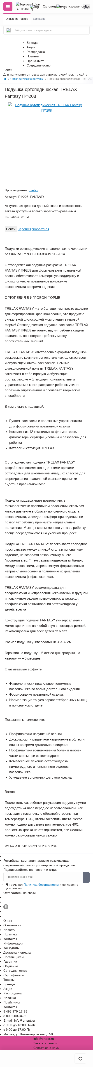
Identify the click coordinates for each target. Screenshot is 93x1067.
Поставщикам (13, 957)
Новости (9, 930)
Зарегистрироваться (33, 229)
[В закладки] (80, 1058)
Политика (10, 934)
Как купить (11, 948)
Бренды (32, 42)
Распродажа (36, 52)
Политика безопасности (41, 884)
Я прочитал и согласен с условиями (42, 886)
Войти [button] (7, 70)
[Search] (8, 30)
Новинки (33, 56)
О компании (12, 925)
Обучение (10, 966)
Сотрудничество (39, 65)
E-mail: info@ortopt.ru (19, 1020)
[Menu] (7, 6)
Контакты (10, 939)
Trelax (33, 190)
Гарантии (10, 961)
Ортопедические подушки (27, 79)
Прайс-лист (35, 61)
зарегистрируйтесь (60, 74)
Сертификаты (13, 975)
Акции (31, 47)
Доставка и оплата (17, 952)
